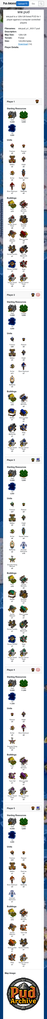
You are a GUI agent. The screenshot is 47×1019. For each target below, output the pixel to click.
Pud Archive (9, 3)
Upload (21, 3)
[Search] (41, 3)
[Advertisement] (23, 73)
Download (23, 44)
